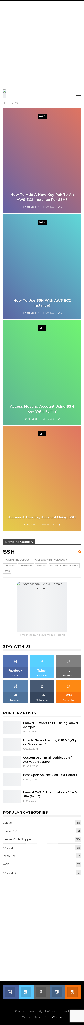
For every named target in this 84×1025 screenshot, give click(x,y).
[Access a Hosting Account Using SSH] (42, 478)
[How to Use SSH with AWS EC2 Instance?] (42, 267)
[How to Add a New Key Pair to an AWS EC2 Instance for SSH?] (42, 161)
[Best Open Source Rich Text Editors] (12, 779)
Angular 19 (9, 872)
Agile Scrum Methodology (50, 559)
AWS (42, 116)
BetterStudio (53, 1017)
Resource (9, 856)
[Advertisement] (42, 44)
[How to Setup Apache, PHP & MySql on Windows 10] (12, 744)
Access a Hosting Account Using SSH (42, 517)
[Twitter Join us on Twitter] (26, 992)
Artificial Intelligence (64, 565)
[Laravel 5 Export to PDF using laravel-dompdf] (12, 727)
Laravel (7, 822)
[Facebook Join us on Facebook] (11, 992)
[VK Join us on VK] (57, 992)
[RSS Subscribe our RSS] (73, 992)
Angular (10, 565)
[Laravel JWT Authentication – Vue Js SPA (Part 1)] (12, 796)
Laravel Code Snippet (17, 839)
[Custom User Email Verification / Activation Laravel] (12, 762)
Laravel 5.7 (10, 831)
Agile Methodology (17, 559)
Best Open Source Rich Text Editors (50, 775)
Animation (26, 565)
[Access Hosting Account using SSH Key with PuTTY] (42, 372)
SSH (42, 327)
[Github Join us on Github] (42, 992)
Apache (41, 565)
